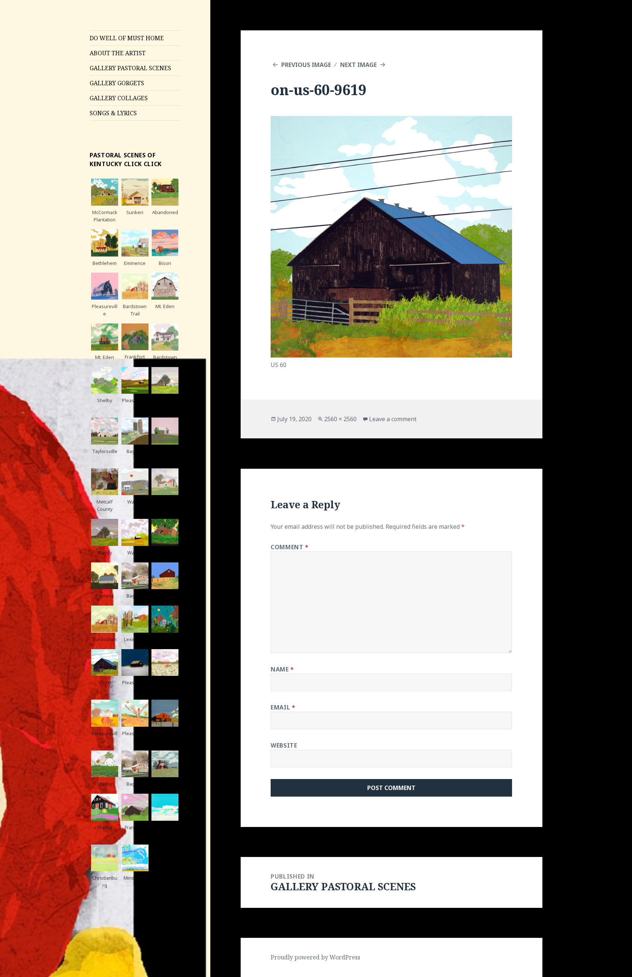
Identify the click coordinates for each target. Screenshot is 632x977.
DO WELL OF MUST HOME (127, 38)
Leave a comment (393, 419)
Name (282, 669)
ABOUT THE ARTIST (118, 53)
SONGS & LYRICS (113, 113)
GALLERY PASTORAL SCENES (130, 68)
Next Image (358, 65)
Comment (290, 547)
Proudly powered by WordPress (315, 957)
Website (284, 745)
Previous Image (306, 65)
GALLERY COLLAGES (119, 98)
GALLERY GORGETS (117, 83)
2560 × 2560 (340, 419)
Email (283, 707)
